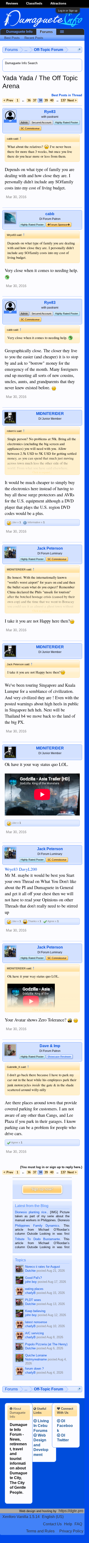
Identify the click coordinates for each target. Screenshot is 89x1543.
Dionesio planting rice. (31, 1212)
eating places (34, 1289)
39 (46, 100)
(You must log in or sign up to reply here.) (51, 1167)
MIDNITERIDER (50, 414)
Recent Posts (33, 38)
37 (34, 100)
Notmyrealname (36, 1359)
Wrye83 (11, 869)
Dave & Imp (50, 1046)
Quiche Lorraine (36, 1355)
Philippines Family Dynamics (37, 1225)
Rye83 (50, 112)
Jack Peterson (50, 548)
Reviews (12, 3)
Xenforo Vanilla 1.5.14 (21, 1517)
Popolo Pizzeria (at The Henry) (46, 1344)
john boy (31, 1282)
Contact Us (52, 1524)
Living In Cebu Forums (41, 1426)
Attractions (58, 3)
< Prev (8, 100)
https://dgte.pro (71, 1511)
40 (51, 100)
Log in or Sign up (67, 10)
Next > (72, 100)
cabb (49, 214)
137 (63, 100)
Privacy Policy (71, 1531)
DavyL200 (28, 869)
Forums (46, 32)
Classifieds (34, 3)
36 (29, 100)
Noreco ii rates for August (42, 1266)
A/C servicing (34, 1333)
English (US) (53, 1517)
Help (68, 1524)
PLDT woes (33, 1300)
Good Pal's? (33, 1278)
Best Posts (12, 38)
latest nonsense (36, 1322)
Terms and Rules (40, 1531)
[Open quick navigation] (79, 49)
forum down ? (34, 1368)
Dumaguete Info (19, 31)
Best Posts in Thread (67, 95)
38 (40, 100)
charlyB (30, 1293)
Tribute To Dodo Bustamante (37, 1239)
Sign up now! (42, 1189)
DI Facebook (65, 1426)
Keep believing (35, 1311)
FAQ (78, 1524)
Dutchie (30, 1270)
